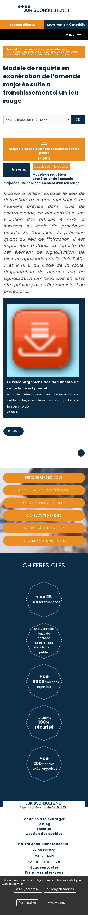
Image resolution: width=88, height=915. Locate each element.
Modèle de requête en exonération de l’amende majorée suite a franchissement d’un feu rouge (41, 178)
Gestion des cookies (44, 833)
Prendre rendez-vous (44, 872)
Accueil (11, 49)
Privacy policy (56, 902)
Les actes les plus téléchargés (45, 49)
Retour (13, 431)
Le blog (43, 824)
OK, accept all (28, 889)
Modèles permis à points (51, 167)
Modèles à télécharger (44, 819)
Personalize (27, 902)
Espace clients (22, 24)
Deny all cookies (61, 889)
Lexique (44, 829)
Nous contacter (44, 867)
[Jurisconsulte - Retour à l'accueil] (44, 6)
